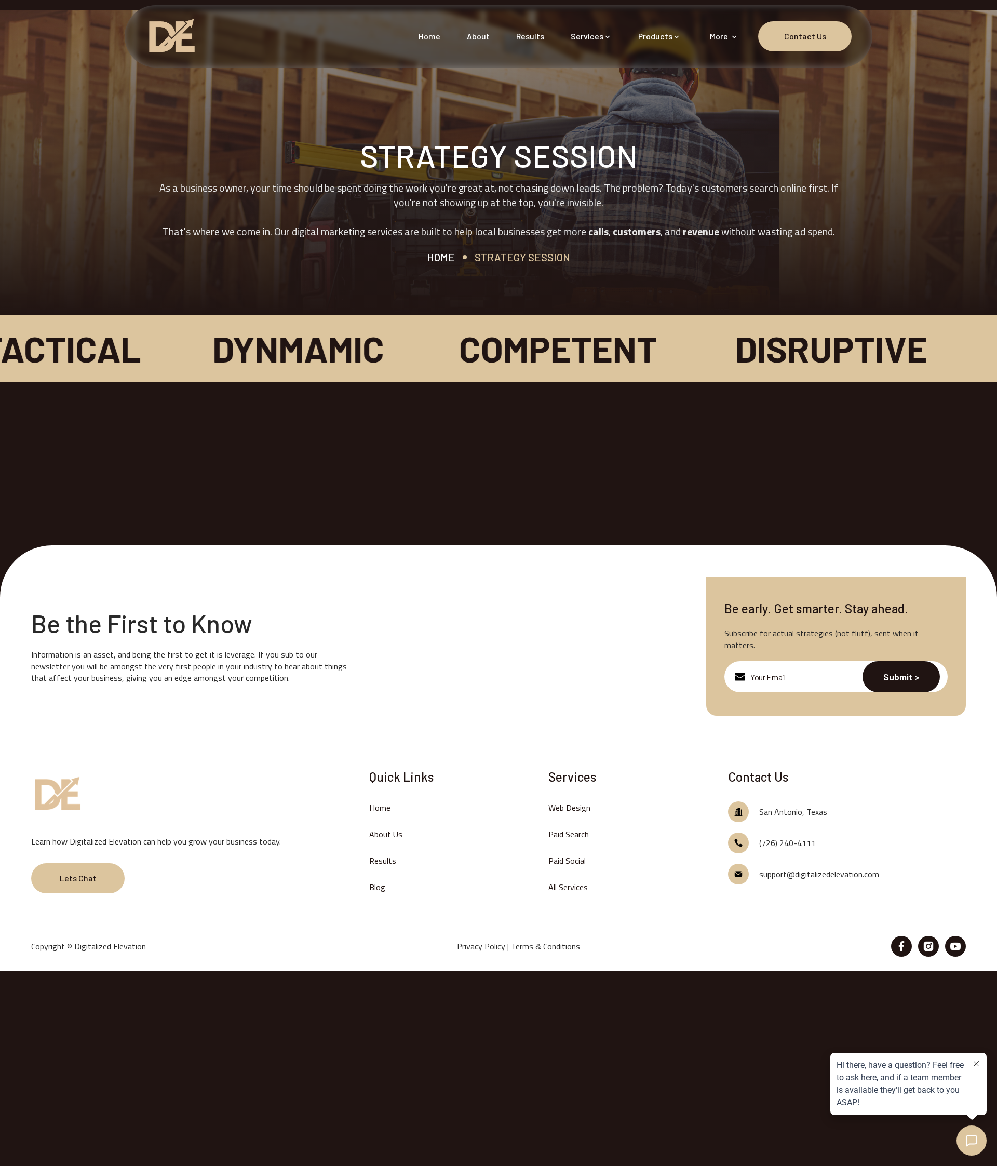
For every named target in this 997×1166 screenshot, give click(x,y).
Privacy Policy (481, 946)
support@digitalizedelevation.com (819, 874)
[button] (591, 36)
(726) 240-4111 (787, 843)
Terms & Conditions (545, 946)
